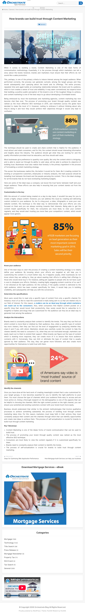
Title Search (9, 546)
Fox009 (63, 611)
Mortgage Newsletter (13, 554)
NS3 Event (8, 561)
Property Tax (9, 557)
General (42, 24)
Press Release (10, 550)
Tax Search (8, 565)
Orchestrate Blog (42, 607)
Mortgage (8, 539)
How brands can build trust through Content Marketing (42, 18)
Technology (9, 543)
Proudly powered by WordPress (30, 611)
